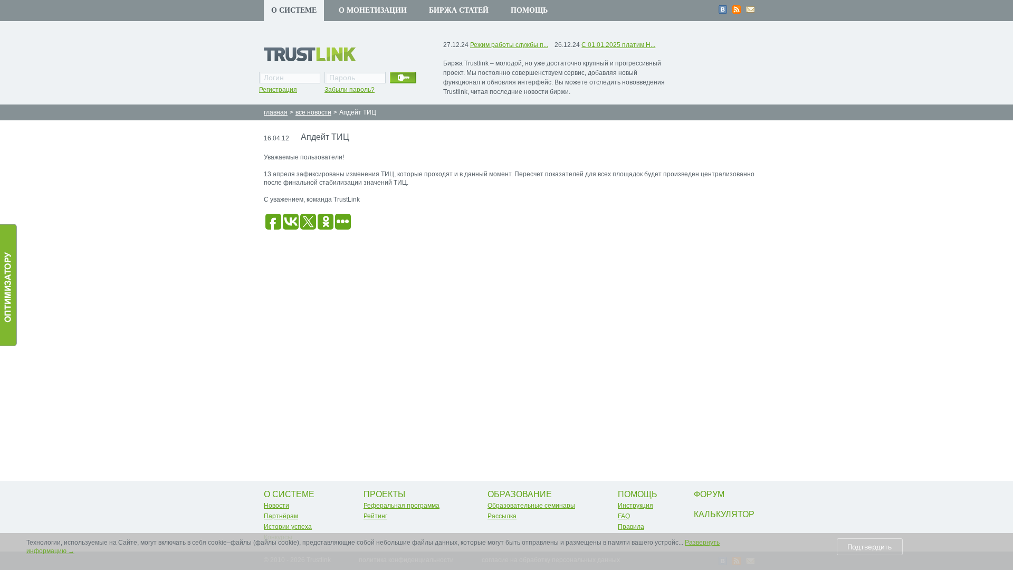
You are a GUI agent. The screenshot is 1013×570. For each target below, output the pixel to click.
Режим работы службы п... (509, 45)
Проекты (384, 494)
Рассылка (502, 516)
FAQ (624, 516)
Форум (709, 494)
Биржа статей (459, 10)
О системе (294, 10)
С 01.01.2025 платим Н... (618, 45)
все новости (313, 112)
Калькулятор (724, 514)
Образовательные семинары (531, 505)
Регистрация (278, 89)
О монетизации (373, 10)
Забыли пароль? (349, 89)
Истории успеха (288, 526)
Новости (276, 505)
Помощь (529, 10)
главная (276, 112)
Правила (631, 526)
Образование (520, 494)
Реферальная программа (401, 505)
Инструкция (635, 505)
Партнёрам (281, 516)
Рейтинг (375, 516)
